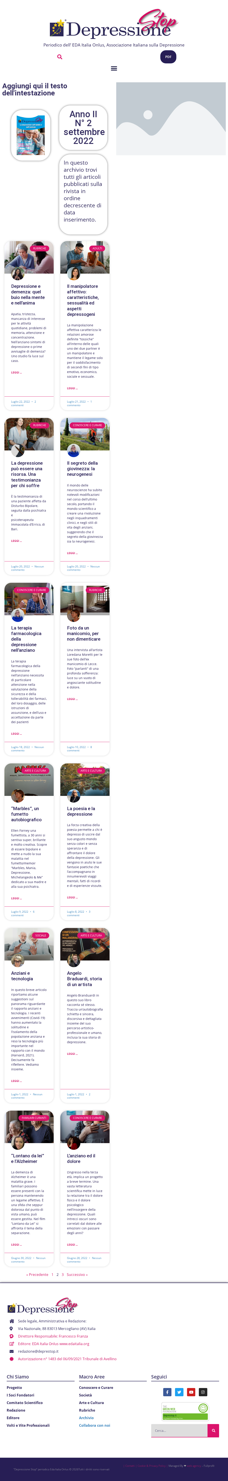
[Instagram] (203, 1392)
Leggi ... (16, 372)
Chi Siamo (18, 1377)
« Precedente (37, 1274)
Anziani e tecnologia (22, 976)
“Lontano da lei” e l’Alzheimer (27, 1158)
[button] (59, 57)
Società (85, 1395)
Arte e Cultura (91, 1402)
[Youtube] (191, 1392)
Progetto (14, 1387)
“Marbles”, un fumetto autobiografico (26, 814)
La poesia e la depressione (81, 811)
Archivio (86, 1417)
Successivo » (77, 1274)
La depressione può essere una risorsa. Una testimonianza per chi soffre (27, 474)
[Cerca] (213, 1430)
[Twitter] (179, 1392)
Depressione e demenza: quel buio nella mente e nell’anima (28, 295)
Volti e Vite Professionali (28, 1425)
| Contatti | (130, 1466)
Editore (13, 1417)
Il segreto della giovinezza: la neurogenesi (82, 468)
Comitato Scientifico (25, 1402)
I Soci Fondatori (20, 1395)
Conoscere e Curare (96, 1387)
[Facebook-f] (167, 1392)
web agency (194, 1466)
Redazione (16, 1410)
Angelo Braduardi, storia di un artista (84, 979)
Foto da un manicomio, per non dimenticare (83, 633)
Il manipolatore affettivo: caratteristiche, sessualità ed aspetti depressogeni (83, 300)
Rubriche (87, 1410)
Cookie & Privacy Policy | (153, 1466)
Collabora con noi (94, 1425)
